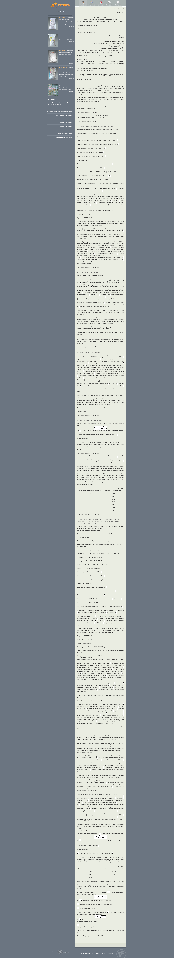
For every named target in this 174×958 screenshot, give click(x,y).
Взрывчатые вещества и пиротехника (64, 137)
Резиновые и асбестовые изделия (64, 133)
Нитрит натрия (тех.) (63, 67)
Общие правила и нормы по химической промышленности (59, 111)
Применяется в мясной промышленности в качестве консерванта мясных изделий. (65, 87)
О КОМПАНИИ (89, 953)
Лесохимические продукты (66, 126)
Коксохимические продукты (66, 122)
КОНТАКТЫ (112, 953)
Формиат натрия (62, 50)
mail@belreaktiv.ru (55, 106)
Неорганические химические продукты (63, 115)
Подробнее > (71, 26)
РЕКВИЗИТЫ (105, 953)
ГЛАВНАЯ (83, 953)
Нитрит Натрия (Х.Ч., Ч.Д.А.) (65, 83)
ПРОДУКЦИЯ (98, 953)
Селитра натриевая (63, 17)
